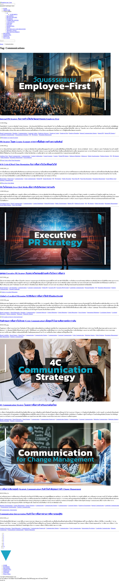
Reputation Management (45, 134)
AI (7, 13)
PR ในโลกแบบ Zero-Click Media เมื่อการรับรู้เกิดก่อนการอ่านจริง (27, 187)
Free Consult (6, 37)
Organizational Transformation (8, 507)
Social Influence (27, 157)
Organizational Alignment (21, 134)
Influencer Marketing (75, 156)
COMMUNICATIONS (12, 20)
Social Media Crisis (111, 178)
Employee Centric (54, 133)
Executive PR (52, 287)
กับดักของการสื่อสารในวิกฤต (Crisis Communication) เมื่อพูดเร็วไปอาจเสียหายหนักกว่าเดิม (38, 321)
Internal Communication (97, 505)
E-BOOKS (9, 23)
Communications (22, 133)
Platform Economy (79, 203)
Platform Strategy (104, 156)
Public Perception (66, 178)
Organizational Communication (16, 529)
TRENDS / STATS (11, 30)
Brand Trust (11, 178)
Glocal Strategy (82, 312)
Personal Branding (89, 287)
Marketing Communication (100, 419)
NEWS (8, 27)
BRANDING (10, 16)
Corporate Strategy (73, 505)
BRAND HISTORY (11, 17)
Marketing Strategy (28, 314)
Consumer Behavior (41, 312)
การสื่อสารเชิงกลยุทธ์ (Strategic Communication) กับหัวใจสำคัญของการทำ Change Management (40, 489)
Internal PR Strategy (110, 133)
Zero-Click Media (16, 205)
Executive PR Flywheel (63, 287)
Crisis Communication (30, 178)
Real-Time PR (75, 178)
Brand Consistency (5, 312)
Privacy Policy (7, 574)
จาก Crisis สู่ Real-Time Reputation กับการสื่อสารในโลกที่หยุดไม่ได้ (28, 164)
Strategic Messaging (30, 529)
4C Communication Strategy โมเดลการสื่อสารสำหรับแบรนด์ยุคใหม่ (28, 405)
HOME (5, 8)
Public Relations (5, 157)
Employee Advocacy (43, 133)
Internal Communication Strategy (88, 133)
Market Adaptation (11, 314)
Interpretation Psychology (88, 528)
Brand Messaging (15, 312)
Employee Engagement (85, 505)
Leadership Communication (7, 134)
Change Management (19, 505)
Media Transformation (93, 156)
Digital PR (39, 178)
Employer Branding (74, 133)
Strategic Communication (6, 180)
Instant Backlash (47, 178)
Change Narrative (30, 505)
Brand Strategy (14, 335)
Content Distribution (38, 203)
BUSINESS (9, 19)
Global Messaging (72, 312)
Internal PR (101, 133)
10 (4, 546)
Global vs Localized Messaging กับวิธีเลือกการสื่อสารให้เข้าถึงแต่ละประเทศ (31, 296)
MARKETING (10, 26)
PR (30, 134)
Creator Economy (47, 156)
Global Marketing (62, 312)
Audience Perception (5, 528)
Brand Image (3, 178)
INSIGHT (9, 24)
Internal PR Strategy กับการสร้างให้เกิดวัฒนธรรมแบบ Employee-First (29, 119)
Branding (15, 133)
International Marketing (93, 312)
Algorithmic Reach (5, 203)
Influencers (84, 156)
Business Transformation (6, 505)
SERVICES (6, 36)
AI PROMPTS (13, 14)
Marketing (19, 314)
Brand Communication (6, 133)
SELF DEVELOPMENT (13, 32)
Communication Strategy (41, 335)
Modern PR (71, 203)
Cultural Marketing (52, 312)
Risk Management (4, 336)
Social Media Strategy (5, 205)
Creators (55, 156)
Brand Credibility (4, 335)
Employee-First (64, 133)
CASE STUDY (10, 21)
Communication (30, 335)
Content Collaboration (36, 156)
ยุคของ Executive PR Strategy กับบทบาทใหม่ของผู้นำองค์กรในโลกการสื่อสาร (32, 273)
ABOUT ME (6, 10)
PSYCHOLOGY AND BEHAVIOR (16, 29)
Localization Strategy (105, 312)
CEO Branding (13, 287)
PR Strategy (35, 134)
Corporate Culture (32, 133)
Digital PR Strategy (64, 156)
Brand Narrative (4, 287)
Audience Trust (4, 156)
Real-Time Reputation (86, 178)
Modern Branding (4, 420)
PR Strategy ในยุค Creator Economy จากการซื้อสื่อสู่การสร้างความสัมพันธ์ (31, 142)
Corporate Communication (34, 287)
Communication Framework (47, 419)
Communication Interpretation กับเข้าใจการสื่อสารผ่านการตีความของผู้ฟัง (31, 514)
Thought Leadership (14, 289)
